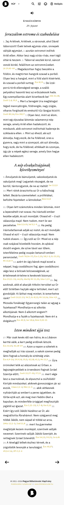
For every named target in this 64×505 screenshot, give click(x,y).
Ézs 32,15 (7, 346)
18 (24, 346)
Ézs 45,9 (21, 320)
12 (39, 225)
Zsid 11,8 (20, 423)
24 (4, 442)
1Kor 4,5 (53, 297)
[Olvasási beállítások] (39, 4)
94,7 (28, 297)
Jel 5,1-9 (32, 224)
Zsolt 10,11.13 (17, 297)
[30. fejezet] (57, 462)
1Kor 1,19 (45, 279)
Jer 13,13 (53, 185)
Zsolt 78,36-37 (25, 256)
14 (14, 262)
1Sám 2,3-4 (16, 387)
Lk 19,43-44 (9, 68)
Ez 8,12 (34, 297)
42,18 (31, 359)
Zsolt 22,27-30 (27, 373)
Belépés (58, 3)
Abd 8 (26, 279)
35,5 (15, 100)
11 (4, 207)
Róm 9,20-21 (41, 320)
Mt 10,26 (43, 297)
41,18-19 (18, 346)
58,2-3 (46, 256)
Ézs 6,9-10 (8, 359)
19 (49, 360)
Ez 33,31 (55, 256)
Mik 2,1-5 (28, 387)
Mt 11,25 (35, 279)
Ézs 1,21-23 (30, 405)
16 (59, 298)
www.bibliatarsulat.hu (43, 484)
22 (53, 406)
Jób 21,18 (54, 96)
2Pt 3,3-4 (17, 451)
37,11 (38, 373)
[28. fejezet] (7, 462)
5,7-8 (39, 405)
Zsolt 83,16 (8, 114)
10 (4, 190)
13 (21, 239)
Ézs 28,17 (20, 114)
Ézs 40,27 (47, 446)
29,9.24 (18, 359)
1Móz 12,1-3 (9, 423)
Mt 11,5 (44, 359)
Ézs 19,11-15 (9, 279)
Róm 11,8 (46, 199)
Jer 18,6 (30, 320)
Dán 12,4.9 (22, 224)
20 (42, 374)
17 (4, 337)
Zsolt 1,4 (7, 100)
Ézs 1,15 (38, 256)
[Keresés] (33, 4)
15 (51, 280)
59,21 (49, 437)
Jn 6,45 (56, 437)
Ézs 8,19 (39, 82)
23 (27, 424)
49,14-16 (7, 451)
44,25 (20, 279)
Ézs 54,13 (40, 437)
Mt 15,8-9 (8, 261)
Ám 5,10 (47, 405)
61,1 (37, 359)
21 (34, 388)
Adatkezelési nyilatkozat (21, 484)
